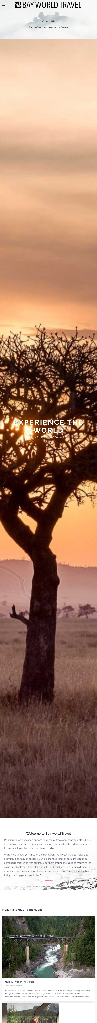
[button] (3, 4)
